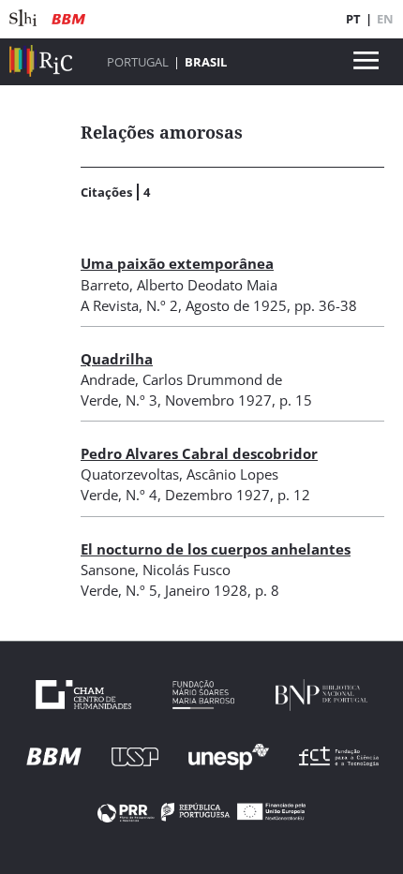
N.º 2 (162, 305)
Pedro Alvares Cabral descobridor (199, 453)
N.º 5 (141, 590)
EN (385, 18)
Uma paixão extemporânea (177, 263)
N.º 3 (141, 400)
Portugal (138, 61)
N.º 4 (141, 494)
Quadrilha (117, 358)
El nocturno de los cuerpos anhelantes (216, 549)
